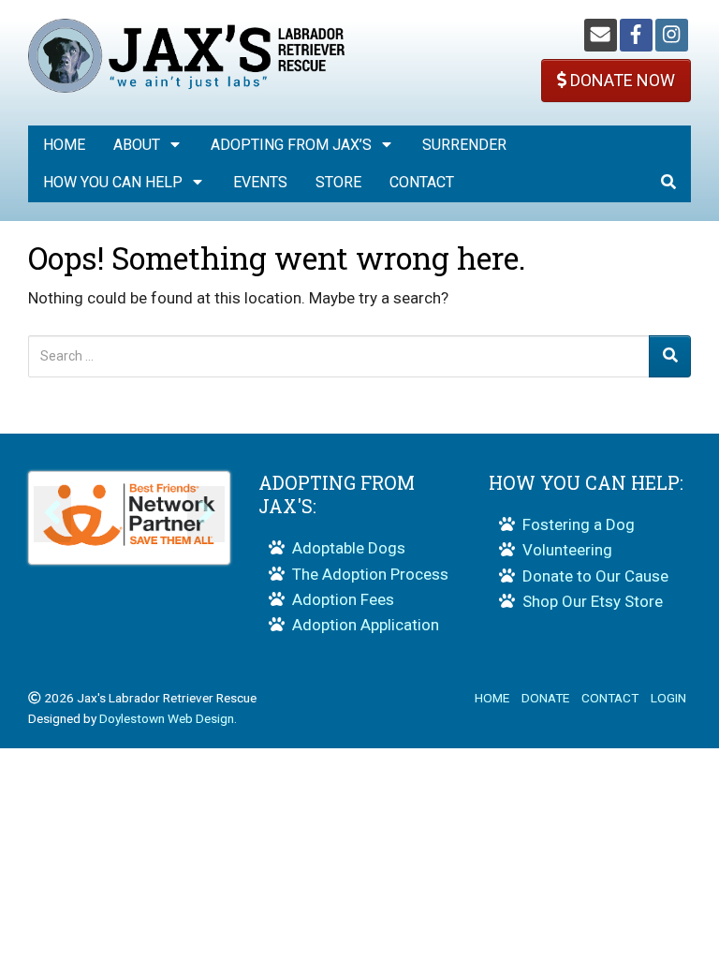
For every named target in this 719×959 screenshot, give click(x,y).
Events (260, 182)
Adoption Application (365, 624)
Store (338, 182)
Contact (421, 182)
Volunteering (567, 549)
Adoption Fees (343, 599)
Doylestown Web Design (166, 718)
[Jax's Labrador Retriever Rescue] (186, 54)
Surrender (464, 145)
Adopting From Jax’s (291, 145)
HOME (492, 697)
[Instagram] (671, 35)
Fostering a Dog (578, 524)
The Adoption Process (370, 574)
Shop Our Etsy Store (592, 601)
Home (64, 145)
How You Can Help (113, 182)
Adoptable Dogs (348, 548)
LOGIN (668, 697)
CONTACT (609, 697)
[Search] (670, 356)
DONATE (545, 697)
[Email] (600, 35)
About (136, 145)
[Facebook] (636, 35)
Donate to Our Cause (595, 576)
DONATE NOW (620, 80)
